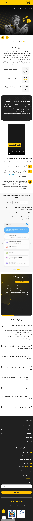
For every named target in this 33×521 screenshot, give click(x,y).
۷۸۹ (31, 475)
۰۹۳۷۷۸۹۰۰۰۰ (28, 478)
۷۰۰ (31, 452)
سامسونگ (23, 202)
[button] (2, 243)
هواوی (9, 202)
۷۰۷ (31, 463)
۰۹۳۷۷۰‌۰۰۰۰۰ (28, 455)
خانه (31, 41)
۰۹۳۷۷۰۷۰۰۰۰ (28, 466)
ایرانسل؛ (24, 506)
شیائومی (16, 202)
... (26, 41)
